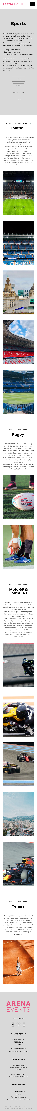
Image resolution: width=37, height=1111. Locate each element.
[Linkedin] (24, 1024)
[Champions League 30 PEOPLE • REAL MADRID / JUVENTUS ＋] (18, 392)
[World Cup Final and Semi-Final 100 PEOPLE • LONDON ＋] (18, 547)
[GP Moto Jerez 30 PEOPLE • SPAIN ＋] (18, 665)
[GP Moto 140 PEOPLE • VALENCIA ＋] (18, 715)
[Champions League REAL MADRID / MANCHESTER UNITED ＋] (18, 243)
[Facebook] (13, 1024)
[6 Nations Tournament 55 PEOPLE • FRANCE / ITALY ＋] (18, 497)
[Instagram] (18, 1024)
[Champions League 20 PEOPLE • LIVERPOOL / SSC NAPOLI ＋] (18, 292)
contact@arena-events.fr (18, 1051)
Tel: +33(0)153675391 (18, 1049)
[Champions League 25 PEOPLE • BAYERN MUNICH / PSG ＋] (18, 342)
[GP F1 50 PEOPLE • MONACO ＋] (18, 814)
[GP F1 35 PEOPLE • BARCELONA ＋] (18, 864)
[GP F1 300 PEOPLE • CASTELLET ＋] (18, 764)
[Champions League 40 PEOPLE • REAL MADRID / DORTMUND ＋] (18, 193)
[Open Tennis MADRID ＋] (18, 962)
